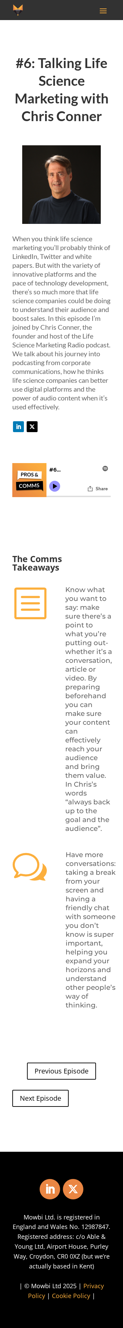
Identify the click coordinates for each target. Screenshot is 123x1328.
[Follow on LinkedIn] (18, 426)
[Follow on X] (32, 426)
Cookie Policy (71, 1296)
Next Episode (40, 1098)
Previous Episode (61, 1071)
